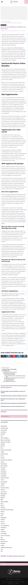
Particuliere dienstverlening (7, 509)
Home (4, 581)
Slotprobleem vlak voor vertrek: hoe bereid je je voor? (13, 406)
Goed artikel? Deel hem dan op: (10, 381)
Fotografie (3, 469)
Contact (16, 583)
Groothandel (3, 475)
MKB (2, 499)
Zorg (2, 549)
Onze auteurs (17, 581)
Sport (2, 515)
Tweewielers (3, 527)
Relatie (2, 513)
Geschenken (3, 471)
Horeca (2, 479)
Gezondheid (3, 473)
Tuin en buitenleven (5, 525)
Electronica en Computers (6, 460)
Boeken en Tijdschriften (6, 450)
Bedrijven (3, 444)
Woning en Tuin (4, 541)
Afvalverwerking (4, 428)
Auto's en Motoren (5, 438)
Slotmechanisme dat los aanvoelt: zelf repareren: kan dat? (14, 395)
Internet (2, 485)
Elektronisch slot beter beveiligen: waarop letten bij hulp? (13, 403)
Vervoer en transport (5, 535)
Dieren (2, 456)
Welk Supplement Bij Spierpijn (9, 373)
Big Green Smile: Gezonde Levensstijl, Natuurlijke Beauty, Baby (15, 376)
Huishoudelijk (4, 481)
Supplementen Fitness (10, 380)
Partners (22, 581)
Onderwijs (3, 507)
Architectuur (3, 432)
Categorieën (2, 562)
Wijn (2, 537)
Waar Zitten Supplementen (10, 374)
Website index (11, 583)
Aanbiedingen (4, 426)
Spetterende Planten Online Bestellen (9, 369)
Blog (2, 448)
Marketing (3, 495)
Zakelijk (2, 545)
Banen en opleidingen (5, 440)
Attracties (3, 434)
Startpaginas (3, 517)
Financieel (3, 467)
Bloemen (3, 446)
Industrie (3, 483)
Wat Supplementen (6, 370)
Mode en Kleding (4, 501)
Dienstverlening (4, 454)
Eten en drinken (4, 465)
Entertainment (4, 463)
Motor (2, 503)
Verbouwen (3, 531)
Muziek (2, 505)
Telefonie (3, 519)
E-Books (2, 457)
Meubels (2, 497)
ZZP (2, 551)
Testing (2, 521)
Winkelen (3, 539)
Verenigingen (4, 533)
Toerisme (3, 523)
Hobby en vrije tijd (5, 477)
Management (4, 493)
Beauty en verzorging (5, 442)
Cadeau (2, 452)
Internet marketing (5, 487)
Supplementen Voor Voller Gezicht (10, 372)
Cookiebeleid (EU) (9, 581)
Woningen (3, 543)
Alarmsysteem (4, 430)
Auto (2, 436)
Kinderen (3, 489)
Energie (2, 462)
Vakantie (2, 529)
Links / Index (3, 491)
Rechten (2, 511)
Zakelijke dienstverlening (6, 547)
